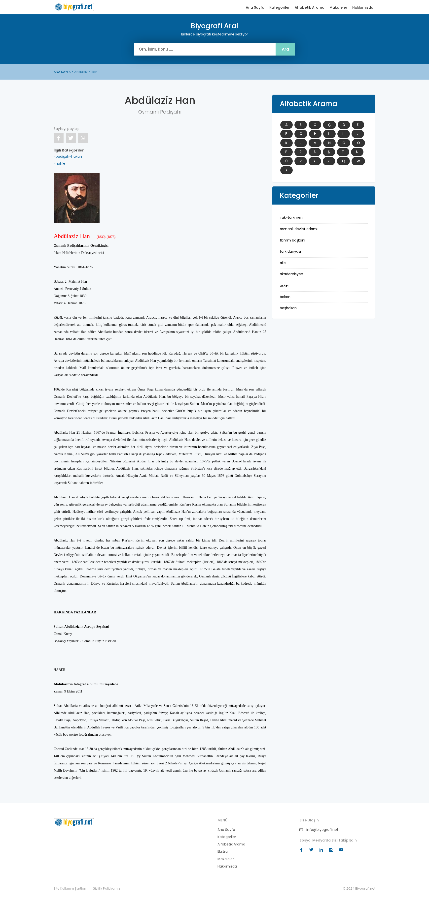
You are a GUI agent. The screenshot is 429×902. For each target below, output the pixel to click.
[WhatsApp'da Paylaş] (83, 138)
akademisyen (291, 273)
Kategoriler (279, 7)
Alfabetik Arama (309, 7)
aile (283, 262)
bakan (285, 296)
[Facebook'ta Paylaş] (59, 138)
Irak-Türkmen (291, 217)
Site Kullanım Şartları (70, 888)
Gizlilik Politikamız (106, 888)
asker (284, 285)
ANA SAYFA (62, 71)
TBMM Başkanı (292, 240)
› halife (59, 163)
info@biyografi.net (321, 829)
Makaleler (338, 7)
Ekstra (222, 851)
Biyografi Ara (74, 6)
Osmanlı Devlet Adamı (299, 228)
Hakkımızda (362, 7)
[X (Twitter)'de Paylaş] (71, 138)
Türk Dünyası (290, 251)
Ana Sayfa (255, 7)
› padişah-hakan (68, 156)
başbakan (288, 307)
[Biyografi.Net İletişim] (74, 821)
